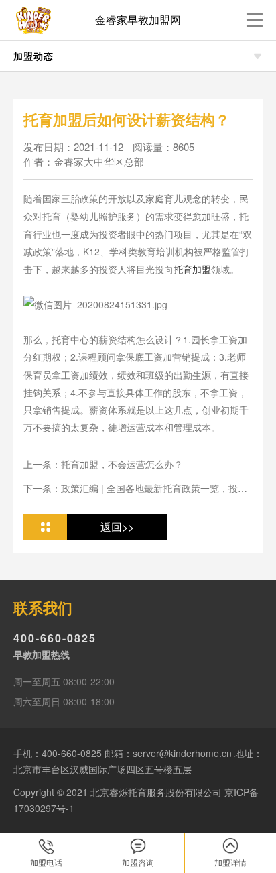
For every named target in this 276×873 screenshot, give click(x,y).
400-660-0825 (54, 638)
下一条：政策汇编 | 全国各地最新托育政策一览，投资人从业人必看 (135, 488)
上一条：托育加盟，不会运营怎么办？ (103, 464)
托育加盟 (192, 269)
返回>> (117, 526)
